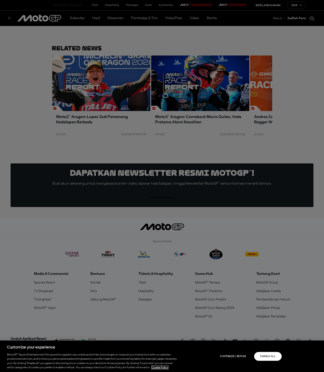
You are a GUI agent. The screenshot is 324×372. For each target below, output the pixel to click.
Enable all (268, 356)
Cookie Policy (160, 367)
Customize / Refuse (233, 356)
